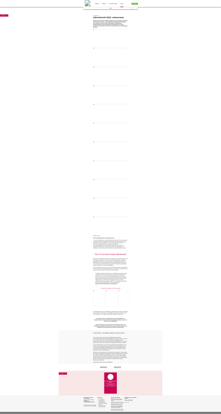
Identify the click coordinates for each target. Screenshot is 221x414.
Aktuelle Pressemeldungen (103, 403)
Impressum (100, 404)
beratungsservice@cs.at (129, 400)
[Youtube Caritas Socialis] (88, 8)
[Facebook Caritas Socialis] (86, 8)
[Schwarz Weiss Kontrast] (135, 9)
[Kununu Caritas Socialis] (94, 8)
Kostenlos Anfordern (117, 402)
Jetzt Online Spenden (90, 405)
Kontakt (3, 15)
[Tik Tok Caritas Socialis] (96, 8)
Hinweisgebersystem (102, 406)
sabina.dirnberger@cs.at (110, 386)
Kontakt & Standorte (102, 400)
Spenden (135, 3)
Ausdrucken (118, 367)
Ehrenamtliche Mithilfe (102, 402)
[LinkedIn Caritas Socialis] (92, 8)
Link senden (104, 367)
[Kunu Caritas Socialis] (113, 413)
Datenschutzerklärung (102, 405)
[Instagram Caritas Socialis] (90, 8)
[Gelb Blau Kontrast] (136, 9)
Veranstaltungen (101, 401)
